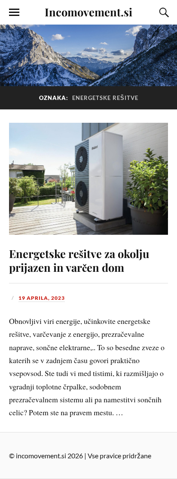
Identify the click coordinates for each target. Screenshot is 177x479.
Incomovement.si (88, 11)
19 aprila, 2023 (41, 298)
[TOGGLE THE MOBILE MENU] (14, 12)
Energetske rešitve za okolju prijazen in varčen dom (79, 260)
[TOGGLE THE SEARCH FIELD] (163, 12)
